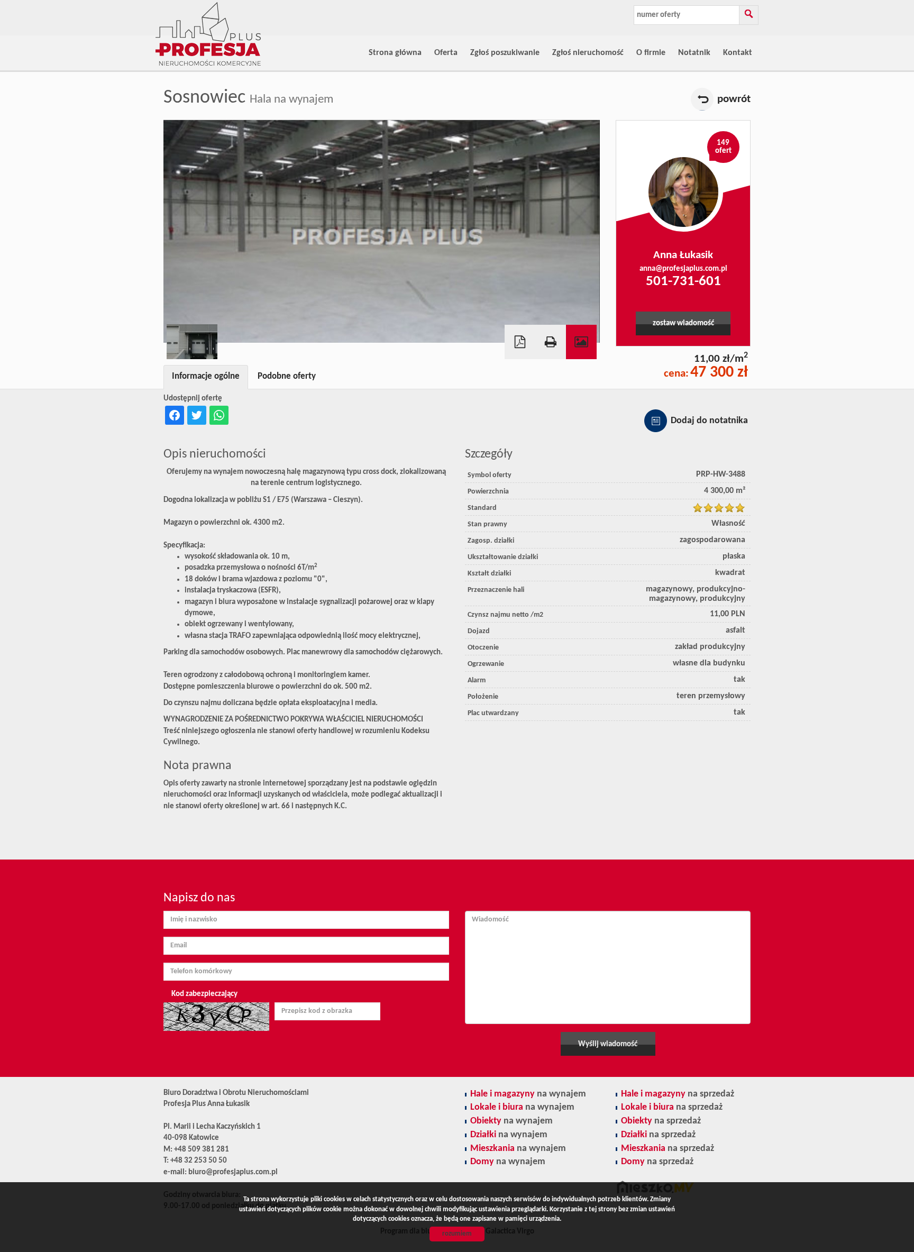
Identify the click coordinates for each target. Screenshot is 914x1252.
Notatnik (694, 53)
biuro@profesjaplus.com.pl (233, 1172)
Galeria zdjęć (581, 342)
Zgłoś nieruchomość (588, 53)
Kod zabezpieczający (204, 994)
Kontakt (737, 53)
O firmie (650, 53)
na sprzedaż (677, 1094)
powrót (734, 99)
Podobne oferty (287, 376)
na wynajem (528, 1094)
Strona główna (395, 53)
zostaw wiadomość (683, 323)
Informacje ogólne (206, 376)
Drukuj (550, 342)
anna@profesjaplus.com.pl (683, 269)
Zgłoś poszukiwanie (505, 53)
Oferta (446, 53)
